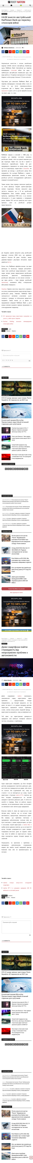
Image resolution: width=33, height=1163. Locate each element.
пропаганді (5, 282)
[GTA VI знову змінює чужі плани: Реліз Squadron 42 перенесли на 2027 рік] (16, 388)
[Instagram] (20, 469)
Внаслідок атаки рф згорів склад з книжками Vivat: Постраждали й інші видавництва (21, 456)
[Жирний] (3, 360)
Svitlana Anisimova (9, 47)
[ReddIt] (13, 51)
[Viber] (24, 51)
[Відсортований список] (7, 360)
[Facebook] (3, 51)
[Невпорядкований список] (8, 360)
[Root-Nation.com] (16, 2)
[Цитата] (10, 360)
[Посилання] (12, 360)
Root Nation (5, 10)
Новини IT (19, 10)
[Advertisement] (16, 239)
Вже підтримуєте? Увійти (16, 592)
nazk (10, 329)
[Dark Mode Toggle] (31, 1157)
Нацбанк (4, 289)
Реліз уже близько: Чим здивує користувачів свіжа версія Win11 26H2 (21, 438)
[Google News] (27, 469)
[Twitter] (8, 469)
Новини (12, 10)
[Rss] (6, 469)
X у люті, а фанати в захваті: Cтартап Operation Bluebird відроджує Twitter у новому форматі (16, 525)
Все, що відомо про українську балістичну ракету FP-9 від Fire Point (21, 569)
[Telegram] (17, 51)
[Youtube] (25, 469)
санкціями (26, 168)
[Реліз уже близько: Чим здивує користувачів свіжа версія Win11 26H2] (6, 439)
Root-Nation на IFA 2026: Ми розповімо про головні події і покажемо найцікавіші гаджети (21, 560)
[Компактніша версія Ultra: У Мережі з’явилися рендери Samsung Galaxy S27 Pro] (6, 430)
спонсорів (14, 70)
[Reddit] (18, 469)
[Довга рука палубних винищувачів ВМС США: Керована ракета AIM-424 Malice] (6, 579)
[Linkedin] (15, 469)
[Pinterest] (10, 51)
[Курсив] (5, 360)
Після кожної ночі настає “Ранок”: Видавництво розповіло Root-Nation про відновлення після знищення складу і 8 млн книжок (15, 501)
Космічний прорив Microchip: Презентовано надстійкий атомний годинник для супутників (15, 422)
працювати (5, 91)
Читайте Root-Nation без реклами (16, 588)
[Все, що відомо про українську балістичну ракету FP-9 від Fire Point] (6, 570)
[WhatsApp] (20, 51)
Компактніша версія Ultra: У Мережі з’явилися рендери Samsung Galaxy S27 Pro (20, 430)
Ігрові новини (5, 395)
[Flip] (27, 51)
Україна (14, 331)
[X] (6, 51)
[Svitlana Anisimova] (3, 48)
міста (9, 262)
